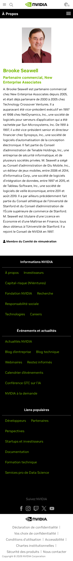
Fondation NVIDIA (18, 293)
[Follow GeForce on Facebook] (21, 508)
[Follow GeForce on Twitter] (44, 508)
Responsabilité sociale (22, 304)
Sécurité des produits (23, 552)
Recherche (45, 293)
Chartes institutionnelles (35, 545)
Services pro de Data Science (27, 472)
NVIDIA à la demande (21, 393)
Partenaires (39, 421)
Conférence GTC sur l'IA (23, 383)
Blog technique (47, 352)
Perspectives (14, 431)
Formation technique (21, 462)
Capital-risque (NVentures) (25, 283)
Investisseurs (34, 273)
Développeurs (15, 421)
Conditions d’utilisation (23, 539)
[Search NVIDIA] (11, 4)
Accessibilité (54, 539)
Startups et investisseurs (24, 441)
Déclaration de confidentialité (35, 527)
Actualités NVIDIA (18, 341)
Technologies (15, 314)
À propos (12, 273)
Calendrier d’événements (24, 372)
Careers (36, 314)
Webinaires (13, 362)
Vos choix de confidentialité (35, 533)
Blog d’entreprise (18, 352)
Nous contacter (54, 552)
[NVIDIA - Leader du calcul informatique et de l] (36, 4)
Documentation (17, 452)
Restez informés (39, 362)
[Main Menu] (4, 5)
